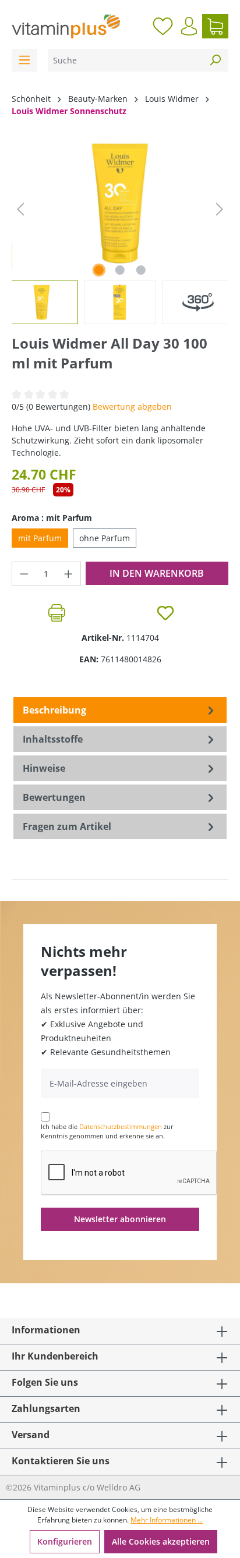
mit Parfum (40, 538)
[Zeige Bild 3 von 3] (141, 270)
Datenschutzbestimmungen (120, 1126)
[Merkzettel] (163, 26)
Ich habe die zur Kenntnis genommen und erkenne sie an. (107, 1131)
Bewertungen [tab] (54, 797)
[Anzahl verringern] (24, 573)
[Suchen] (215, 60)
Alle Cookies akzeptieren (161, 1541)
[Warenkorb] (215, 26)
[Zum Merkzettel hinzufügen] (165, 613)
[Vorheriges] (20, 209)
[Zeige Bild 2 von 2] (120, 270)
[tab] (120, 710)
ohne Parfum (104, 538)
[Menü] (24, 60)
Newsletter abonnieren (120, 1219)
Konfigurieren (64, 1541)
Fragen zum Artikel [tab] (67, 826)
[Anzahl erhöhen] (69, 573)
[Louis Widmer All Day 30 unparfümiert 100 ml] (119, 203)
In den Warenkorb (157, 573)
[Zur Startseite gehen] (66, 26)
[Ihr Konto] (189, 26)
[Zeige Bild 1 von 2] (99, 270)
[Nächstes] (219, 209)
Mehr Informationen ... (166, 1520)
